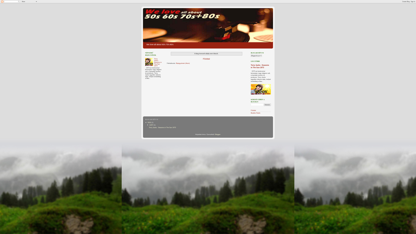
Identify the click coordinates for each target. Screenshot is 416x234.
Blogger (217, 134)
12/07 (151, 125)
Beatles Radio (255, 113)
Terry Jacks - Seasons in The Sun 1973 (158, 62)
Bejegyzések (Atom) (183, 63)
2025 (149, 122)
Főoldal (206, 59)
